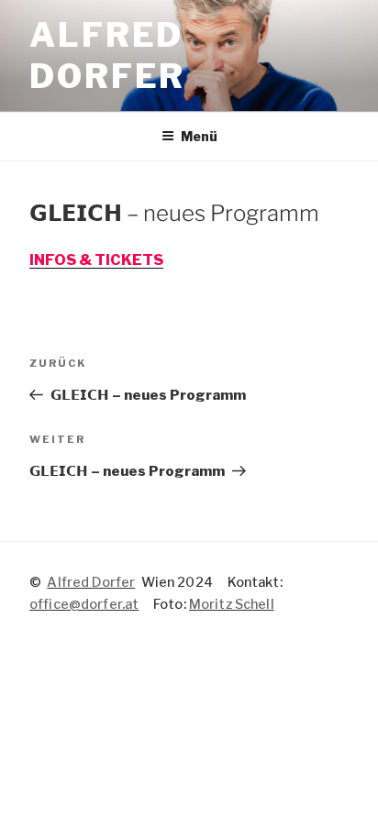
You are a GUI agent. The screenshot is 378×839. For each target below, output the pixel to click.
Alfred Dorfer (107, 55)
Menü (199, 136)
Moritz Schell (231, 604)
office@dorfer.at (84, 604)
